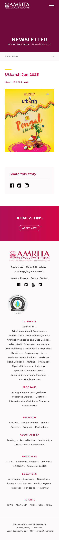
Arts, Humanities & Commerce (28, 331)
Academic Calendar (26, 461)
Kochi (37, 483)
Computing (44, 348)
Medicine (44, 357)
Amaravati (28, 479)
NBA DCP (21, 505)
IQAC (10, 505)
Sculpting (39, 366)
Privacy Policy (23, 527)
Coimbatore (24, 483)
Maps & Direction (36, 267)
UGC (41, 505)
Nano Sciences (15, 361)
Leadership (44, 440)
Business (30, 348)
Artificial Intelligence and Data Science (28, 339)
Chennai (10, 483)
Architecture (15, 335)
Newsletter (23, 44)
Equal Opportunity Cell (17, 531)
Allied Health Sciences (21, 344)
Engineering (31, 353)
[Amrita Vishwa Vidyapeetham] (17, 5)
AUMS (9, 461)
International (16, 401)
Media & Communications (22, 357)
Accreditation (27, 440)
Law (43, 353)
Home (11, 44)
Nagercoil (15, 487)
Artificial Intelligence (37, 335)
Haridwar (44, 487)
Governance (38, 444)
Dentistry (16, 353)
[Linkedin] (40, 284)
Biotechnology (14, 348)
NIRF (32, 505)
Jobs (33, 278)
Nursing (31, 361)
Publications (42, 427)
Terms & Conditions (44, 531)
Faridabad (29, 487)
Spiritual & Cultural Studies (28, 370)
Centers (13, 422)
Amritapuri (14, 479)
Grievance (37, 527)
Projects (27, 427)
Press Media (21, 444)
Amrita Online (29, 405)
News (14, 278)
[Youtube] (33, 285)
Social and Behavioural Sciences (28, 375)
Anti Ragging (22, 271)
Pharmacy (43, 361)
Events (24, 278)
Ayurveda (42, 344)
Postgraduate (38, 392)
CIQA (49, 505)
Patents (15, 427)
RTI (31, 531)
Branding (45, 461)
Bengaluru (42, 479)
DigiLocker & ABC (36, 466)
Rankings (12, 440)
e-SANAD (18, 466)
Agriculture (28, 326)
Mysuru (47, 483)
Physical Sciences (21, 366)
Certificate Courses (36, 401)
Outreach (38, 271)
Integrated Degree (21, 396)
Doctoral (40, 396)
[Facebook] (18, 284)
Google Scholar (29, 422)
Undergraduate (19, 392)
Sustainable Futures (29, 379)
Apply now (17, 267)
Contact (44, 278)
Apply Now (29, 228)
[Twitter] (26, 284)
